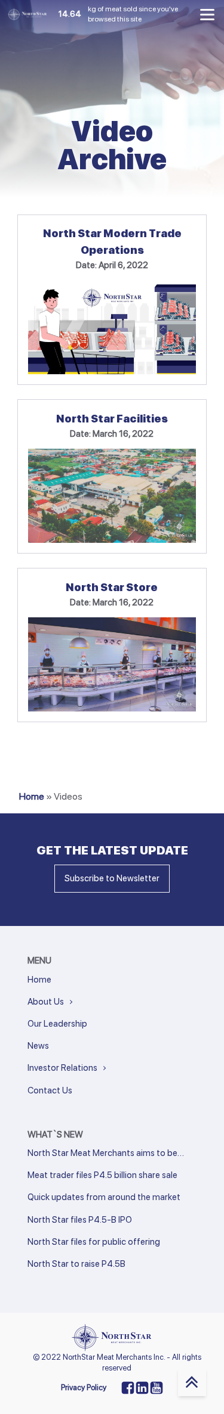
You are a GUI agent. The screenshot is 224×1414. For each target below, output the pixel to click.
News (38, 1045)
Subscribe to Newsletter (112, 878)
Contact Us (49, 1090)
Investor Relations (62, 1067)
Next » (53, 1280)
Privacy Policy (83, 1387)
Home (31, 796)
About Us (45, 1001)
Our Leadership (57, 1023)
